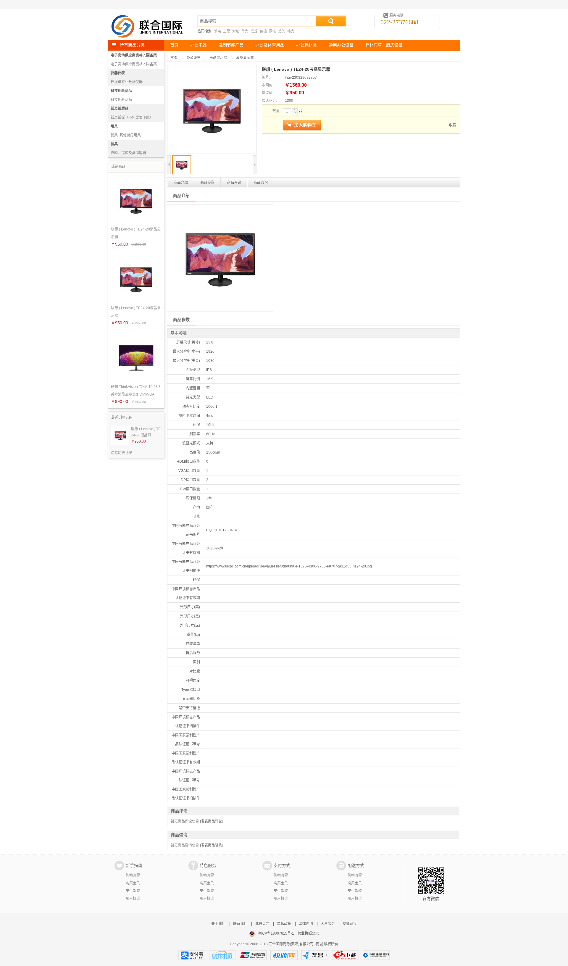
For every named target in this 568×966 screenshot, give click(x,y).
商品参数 (207, 182)
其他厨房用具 (130, 135)
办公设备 (193, 58)
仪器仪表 (118, 73)
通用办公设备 (341, 45)
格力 (290, 31)
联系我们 (240, 924)
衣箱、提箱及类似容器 (128, 153)
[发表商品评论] (211, 821)
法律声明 (306, 924)
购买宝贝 (133, 883)
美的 (281, 31)
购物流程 (133, 875)
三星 (226, 31)
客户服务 (328, 924)
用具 (114, 126)
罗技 (272, 31)
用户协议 (133, 898)
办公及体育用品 (269, 45)
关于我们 (218, 924)
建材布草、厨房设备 (384, 45)
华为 (244, 31)
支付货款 (133, 891)
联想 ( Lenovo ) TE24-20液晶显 (146, 432)
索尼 (235, 31)
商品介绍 (181, 182)
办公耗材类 (306, 45)
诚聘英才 (262, 924)
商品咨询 (261, 182)
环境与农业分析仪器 (127, 82)
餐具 (114, 135)
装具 (114, 144)
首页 (174, 45)
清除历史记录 (121, 453)
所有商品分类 (132, 45)
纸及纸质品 (119, 109)
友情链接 (350, 924)
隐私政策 (284, 924)
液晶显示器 (218, 58)
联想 (254, 31)
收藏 (452, 125)
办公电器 (198, 45)
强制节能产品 (231, 45)
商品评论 (234, 182)
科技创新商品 (121, 91)
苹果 (217, 31)
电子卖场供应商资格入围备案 (134, 55)
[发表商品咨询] (211, 845)
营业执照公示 (308, 933)
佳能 (263, 31)
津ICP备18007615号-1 (276, 933)
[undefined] (211, 110)
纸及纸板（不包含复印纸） (132, 117)
